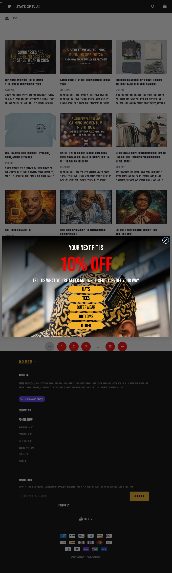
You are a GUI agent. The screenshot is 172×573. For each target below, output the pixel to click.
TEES (86, 298)
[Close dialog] (166, 240)
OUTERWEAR (86, 307)
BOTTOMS (86, 317)
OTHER (86, 326)
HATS (86, 289)
